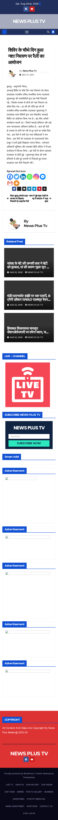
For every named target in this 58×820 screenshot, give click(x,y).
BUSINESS (48, 792)
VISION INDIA (18, 799)
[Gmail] (10, 183)
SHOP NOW (32, 806)
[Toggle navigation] (27, 32)
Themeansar (29, 777)
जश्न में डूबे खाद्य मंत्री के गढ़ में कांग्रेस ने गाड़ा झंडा (38, 198)
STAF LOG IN (29, 813)
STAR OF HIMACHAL (36, 799)
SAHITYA (19, 784)
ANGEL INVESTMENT (15, 806)
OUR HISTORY (32, 784)
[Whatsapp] (30, 177)
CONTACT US (46, 806)
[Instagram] (36, 177)
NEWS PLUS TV (29, 21)
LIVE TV (9, 784)
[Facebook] (10, 177)
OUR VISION (46, 784)
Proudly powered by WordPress (19, 773)
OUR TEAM (10, 792)
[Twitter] (16, 177)
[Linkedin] (23, 177)
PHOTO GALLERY (34, 792)
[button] (48, 31)
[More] (16, 183)
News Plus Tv (30, 70)
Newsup (47, 773)
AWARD (20, 792)
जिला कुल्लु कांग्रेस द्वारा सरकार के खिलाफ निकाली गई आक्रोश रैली (19, 198)
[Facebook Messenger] (43, 177)
